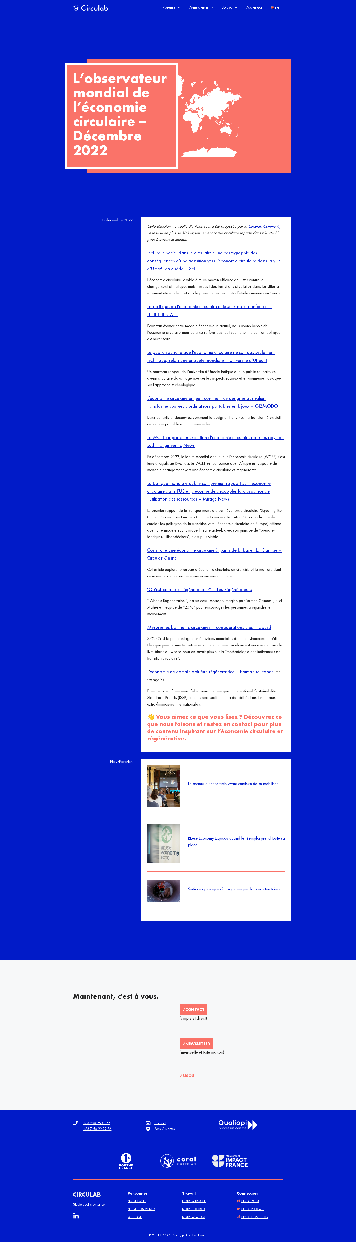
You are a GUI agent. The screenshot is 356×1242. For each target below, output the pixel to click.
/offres (169, 8)
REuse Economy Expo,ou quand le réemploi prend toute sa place (236, 841)
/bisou (187, 1075)
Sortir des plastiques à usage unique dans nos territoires (234, 889)
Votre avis (135, 1217)
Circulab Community (264, 226)
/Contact (254, 8)
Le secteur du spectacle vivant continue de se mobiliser (233, 783)
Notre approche (194, 1201)
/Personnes (199, 8)
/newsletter (196, 1043)
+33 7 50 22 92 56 (97, 1128)
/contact (193, 1009)
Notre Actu (250, 1201)
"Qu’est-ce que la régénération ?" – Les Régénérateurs (199, 589)
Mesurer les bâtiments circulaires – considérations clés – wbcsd (209, 627)
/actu (227, 8)
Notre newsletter (254, 1217)
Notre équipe (137, 1201)
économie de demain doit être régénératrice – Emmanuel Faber (211, 671)
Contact (160, 1122)
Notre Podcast (252, 1209)
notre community (141, 1209)
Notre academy (193, 1217)
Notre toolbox (193, 1209)
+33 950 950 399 (96, 1122)
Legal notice (199, 1235)
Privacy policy (181, 1235)
